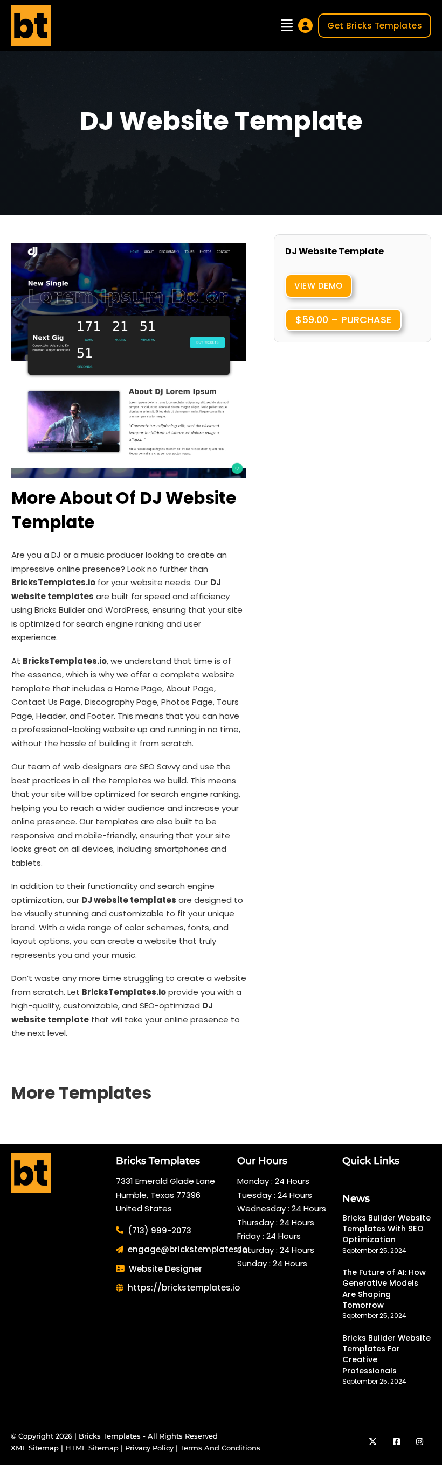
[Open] (287, 25)
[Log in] (305, 25)
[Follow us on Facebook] (396, 1441)
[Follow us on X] (373, 1441)
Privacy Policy (149, 1447)
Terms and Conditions (220, 1447)
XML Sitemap (35, 1447)
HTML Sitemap (92, 1447)
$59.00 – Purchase (343, 319)
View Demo (318, 285)
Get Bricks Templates (374, 25)
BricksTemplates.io (65, 661)
